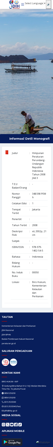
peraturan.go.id (9, 343)
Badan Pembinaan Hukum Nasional (18, 339)
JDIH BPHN (6, 334)
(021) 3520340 (10, 402)
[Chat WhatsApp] (43, 442)
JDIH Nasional (8, 330)
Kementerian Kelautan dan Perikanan (19, 326)
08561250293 (9, 393)
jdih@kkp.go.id (10, 410)
